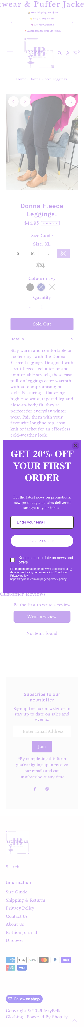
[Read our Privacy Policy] (71, 569)
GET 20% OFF (42, 540)
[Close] (75, 445)
